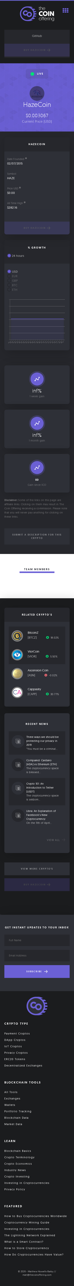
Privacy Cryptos (16, 1052)
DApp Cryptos (15, 1040)
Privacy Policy (14, 1189)
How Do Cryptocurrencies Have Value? (34, 1254)
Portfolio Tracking (18, 1111)
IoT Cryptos (13, 1046)
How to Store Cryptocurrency (26, 1248)
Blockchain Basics (17, 1151)
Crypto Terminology (19, 1157)
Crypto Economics (18, 1163)
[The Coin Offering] (37, 1006)
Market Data (13, 1124)
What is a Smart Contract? (24, 1241)
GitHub (37, 36)
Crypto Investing (17, 1176)
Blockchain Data (16, 1117)
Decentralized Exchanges (23, 1065)
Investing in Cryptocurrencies (27, 1183)
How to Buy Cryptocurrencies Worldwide (35, 1216)
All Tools (11, 1092)
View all (54, 840)
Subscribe (34, 971)
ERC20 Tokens (14, 1059)
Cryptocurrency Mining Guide (27, 1222)
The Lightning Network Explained (29, 1235)
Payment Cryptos (17, 1033)
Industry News (15, 1170)
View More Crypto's (37, 868)
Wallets (9, 1105)
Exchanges (12, 1098)
